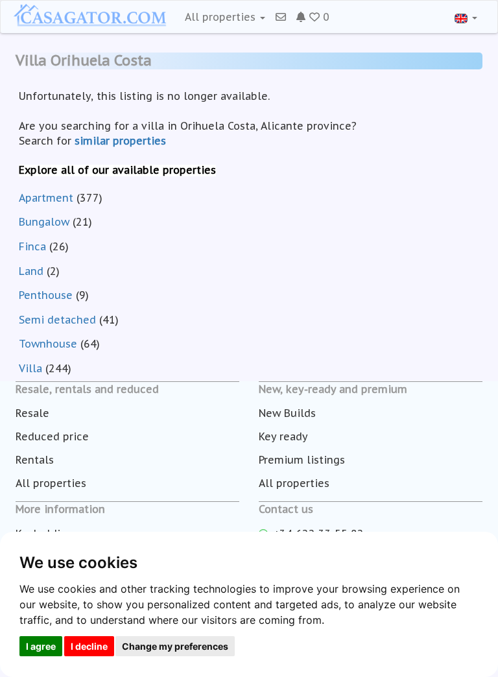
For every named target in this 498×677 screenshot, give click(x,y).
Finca (32, 246)
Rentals (35, 459)
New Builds (287, 413)
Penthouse (46, 295)
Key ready (283, 436)
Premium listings (302, 459)
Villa (30, 368)
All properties (51, 483)
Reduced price (52, 436)
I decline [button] (89, 646)
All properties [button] (222, 16)
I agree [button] (41, 646)
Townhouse (48, 343)
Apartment (46, 197)
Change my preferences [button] (175, 646)
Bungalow (44, 221)
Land (31, 271)
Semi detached (57, 319)
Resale (32, 413)
